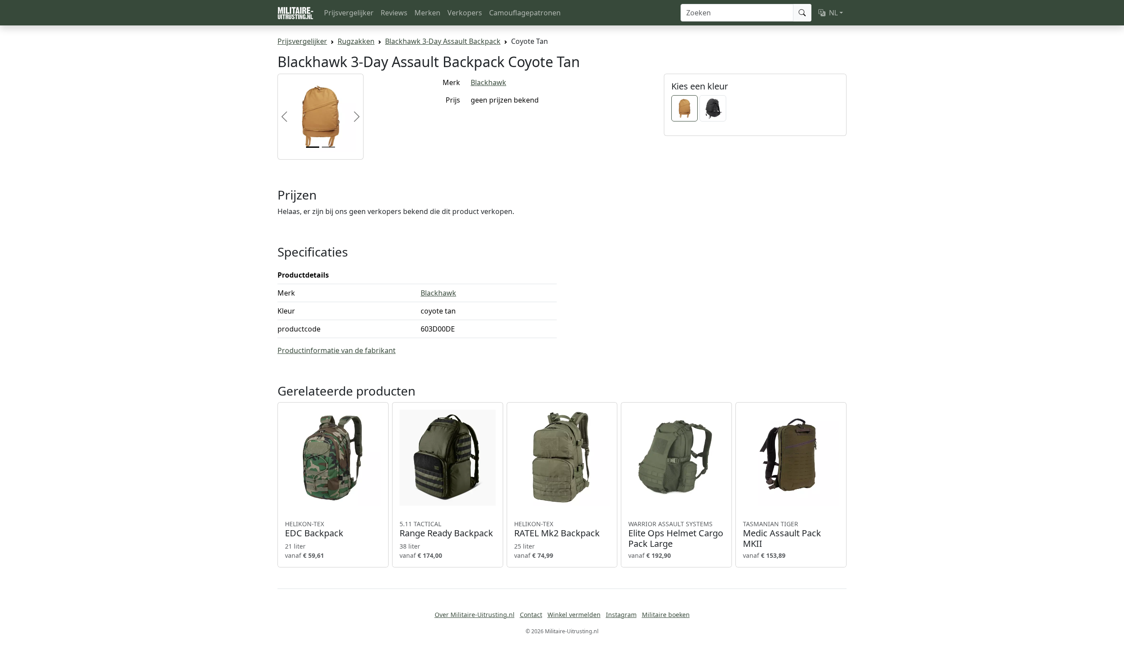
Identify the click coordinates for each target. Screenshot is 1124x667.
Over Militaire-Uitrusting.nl (475, 614)
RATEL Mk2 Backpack (557, 529)
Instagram (621, 614)
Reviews (394, 13)
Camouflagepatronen (525, 13)
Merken (427, 13)
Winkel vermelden (574, 614)
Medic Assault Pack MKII (782, 534)
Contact (531, 614)
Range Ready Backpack (446, 529)
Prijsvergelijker (349, 13)
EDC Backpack (314, 529)
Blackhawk (488, 82)
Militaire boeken (666, 614)
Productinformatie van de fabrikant (336, 350)
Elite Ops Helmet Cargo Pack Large (675, 534)
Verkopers (464, 13)
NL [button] (833, 13)
